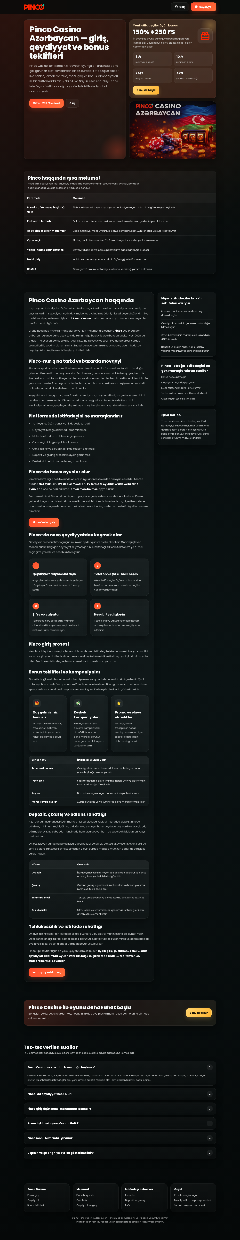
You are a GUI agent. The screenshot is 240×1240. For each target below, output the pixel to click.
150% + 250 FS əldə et (46, 103)
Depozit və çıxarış (135, 1200)
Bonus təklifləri (35, 1205)
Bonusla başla (146, 90)
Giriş (72, 103)
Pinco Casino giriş (43, 522)
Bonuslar (130, 1195)
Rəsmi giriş (33, 1195)
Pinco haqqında (85, 1195)
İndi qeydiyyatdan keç (46, 972)
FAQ (127, 1205)
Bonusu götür (199, 1013)
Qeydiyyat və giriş (86, 1205)
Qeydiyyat (33, 1200)
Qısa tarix (81, 1200)
